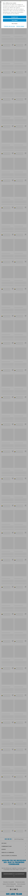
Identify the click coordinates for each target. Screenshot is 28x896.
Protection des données (9, 26)
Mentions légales (20, 26)
